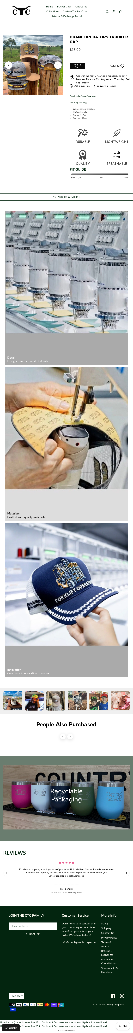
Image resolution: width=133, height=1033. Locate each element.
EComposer (70, 1030)
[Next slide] (58, 65)
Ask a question (82, 86)
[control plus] (100, 66)
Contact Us (107, 932)
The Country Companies (113, 1004)
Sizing (104, 923)
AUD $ (16, 995)
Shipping (106, 928)
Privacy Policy (109, 937)
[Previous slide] (8, 65)
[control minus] (88, 66)
